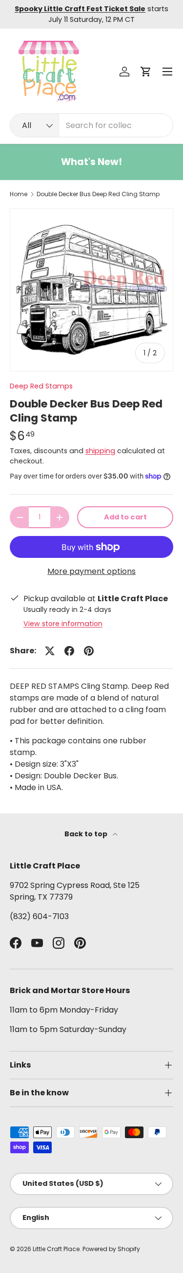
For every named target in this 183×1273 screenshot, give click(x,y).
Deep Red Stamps (41, 386)
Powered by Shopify (111, 1249)
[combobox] (91, 125)
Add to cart (125, 517)
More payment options (91, 571)
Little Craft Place (56, 1249)
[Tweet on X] (50, 651)
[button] (146, 71)
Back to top (86, 834)
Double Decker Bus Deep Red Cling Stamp (98, 194)
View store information (62, 623)
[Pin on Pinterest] (89, 651)
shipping (100, 451)
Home (18, 194)
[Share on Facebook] (69, 651)
